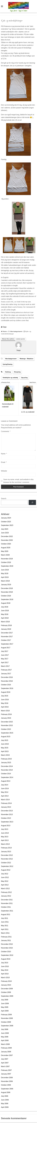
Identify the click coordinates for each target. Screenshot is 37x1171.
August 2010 (5, 959)
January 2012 (6, 896)
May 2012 (4, 881)
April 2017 (5, 662)
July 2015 (4, 740)
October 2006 (6, 1085)
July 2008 (4, 1029)
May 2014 (4, 792)
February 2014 (6, 803)
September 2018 (7, 599)
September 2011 (7, 911)
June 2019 (5, 570)
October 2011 (6, 907)
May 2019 (4, 573)
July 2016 (4, 696)
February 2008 (6, 1048)
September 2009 (7, 996)
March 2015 (5, 755)
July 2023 (4, 529)
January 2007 (6, 1074)
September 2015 (7, 733)
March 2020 (5, 555)
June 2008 (5, 1033)
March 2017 (5, 666)
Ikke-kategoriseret (10, 358)
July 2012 (4, 874)
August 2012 (5, 870)
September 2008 (7, 1026)
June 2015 (5, 744)
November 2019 (7, 559)
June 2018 (5, 610)
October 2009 (6, 992)
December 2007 (7, 1055)
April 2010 (5, 974)
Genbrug (8, 372)
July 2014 (4, 785)
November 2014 (7, 770)
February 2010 (6, 981)
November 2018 (7, 592)
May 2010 (4, 970)
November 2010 (7, 948)
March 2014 (5, 799)
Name (4, 454)
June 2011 (5, 922)
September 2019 (7, 566)
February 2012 (6, 892)
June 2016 (5, 699)
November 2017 (7, 636)
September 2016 (7, 688)
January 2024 (6, 518)
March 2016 (5, 711)
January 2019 (6, 584)
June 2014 (5, 788)
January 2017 (6, 673)
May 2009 (4, 1007)
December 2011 (7, 900)
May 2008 (4, 1037)
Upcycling (24, 377)
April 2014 (5, 796)
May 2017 (4, 659)
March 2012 (5, 888)
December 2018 (7, 588)
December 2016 (7, 677)
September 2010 (7, 955)
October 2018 (6, 596)
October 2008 (6, 1022)
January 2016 (6, 718)
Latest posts (20, 339)
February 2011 (6, 937)
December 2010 (7, 944)
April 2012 (5, 885)
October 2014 (6, 773)
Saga (4, 327)
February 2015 (6, 759)
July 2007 (4, 1059)
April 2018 (5, 618)
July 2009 (4, 1000)
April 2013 (5, 840)
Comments (5, 431)
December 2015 (7, 722)
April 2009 (5, 1011)
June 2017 (5, 655)
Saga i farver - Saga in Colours (18, 11)
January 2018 (6, 629)
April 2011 (4, 929)
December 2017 (7, 633)
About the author (8, 339)
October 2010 (6, 951)
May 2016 (4, 703)
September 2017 (7, 644)
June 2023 (5, 533)
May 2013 (4, 837)
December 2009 (7, 988)
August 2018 (5, 603)
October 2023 (6, 522)
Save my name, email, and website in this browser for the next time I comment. (18, 481)
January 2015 (6, 762)
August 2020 (5, 547)
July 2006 (4, 1096)
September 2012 (7, 866)
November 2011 (7, 903)
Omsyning (17, 372)
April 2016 (5, 707)
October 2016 (6, 685)
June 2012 (5, 877)
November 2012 (7, 859)
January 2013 (6, 851)
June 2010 (5, 966)
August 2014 (5, 781)
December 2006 (7, 1077)
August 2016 (5, 692)
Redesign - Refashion (26, 358)
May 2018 (4, 614)
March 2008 (5, 1044)
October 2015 (6, 729)
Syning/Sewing (7, 364)
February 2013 (6, 848)
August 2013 (5, 825)
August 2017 (5, 647)
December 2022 (7, 536)
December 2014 (7, 766)
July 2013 (4, 829)
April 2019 (5, 577)
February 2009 (6, 1014)
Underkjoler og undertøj (10, 377)
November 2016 (7, 681)
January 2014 (6, 807)
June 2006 (5, 1100)
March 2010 (5, 977)
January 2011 (6, 940)
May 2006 (4, 1103)
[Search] (32, 502)
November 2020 (7, 540)
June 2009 (5, 1003)
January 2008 (6, 1052)
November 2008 (7, 1018)
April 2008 (5, 1040)
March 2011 (5, 933)
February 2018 (6, 625)
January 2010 (6, 985)
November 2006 (7, 1081)
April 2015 (5, 751)
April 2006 (5, 1107)
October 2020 (6, 544)
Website (4, 471)
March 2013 (5, 844)
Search (3, 498)
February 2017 (6, 670)
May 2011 (4, 925)
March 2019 (5, 581)
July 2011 (4, 918)
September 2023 (7, 525)
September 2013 (7, 822)
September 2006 (7, 1089)
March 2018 (5, 622)
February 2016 (6, 714)
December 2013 (7, 811)
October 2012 (6, 863)
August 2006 (5, 1092)
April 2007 (5, 1063)
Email (4, 462)
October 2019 (6, 562)
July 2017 (4, 651)
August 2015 (5, 736)
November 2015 (7, 725)
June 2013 (5, 833)
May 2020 (4, 551)
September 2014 (7, 777)
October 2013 (6, 818)
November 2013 (7, 814)
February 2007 (6, 1070)
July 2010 (4, 963)
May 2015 (4, 748)
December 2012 (7, 855)
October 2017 (6, 640)
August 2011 (5, 914)
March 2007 (5, 1066)
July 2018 (4, 607)
